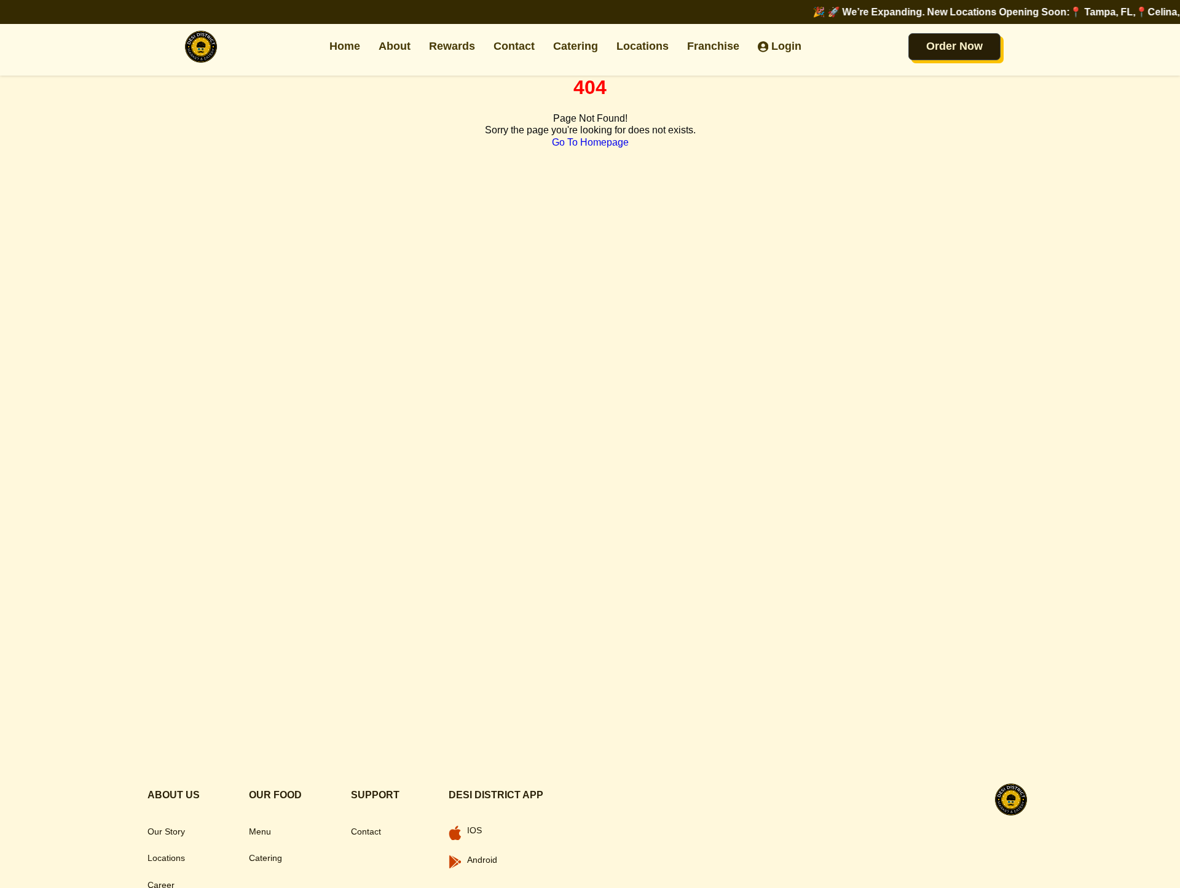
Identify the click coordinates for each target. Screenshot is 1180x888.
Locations (642, 46)
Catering (575, 46)
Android (482, 860)
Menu (260, 831)
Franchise (713, 46)
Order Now (954, 46)
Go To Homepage (590, 142)
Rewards (452, 46)
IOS (474, 830)
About (395, 46)
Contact (514, 46)
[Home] (200, 46)
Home (344, 46)
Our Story (166, 831)
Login (786, 46)
